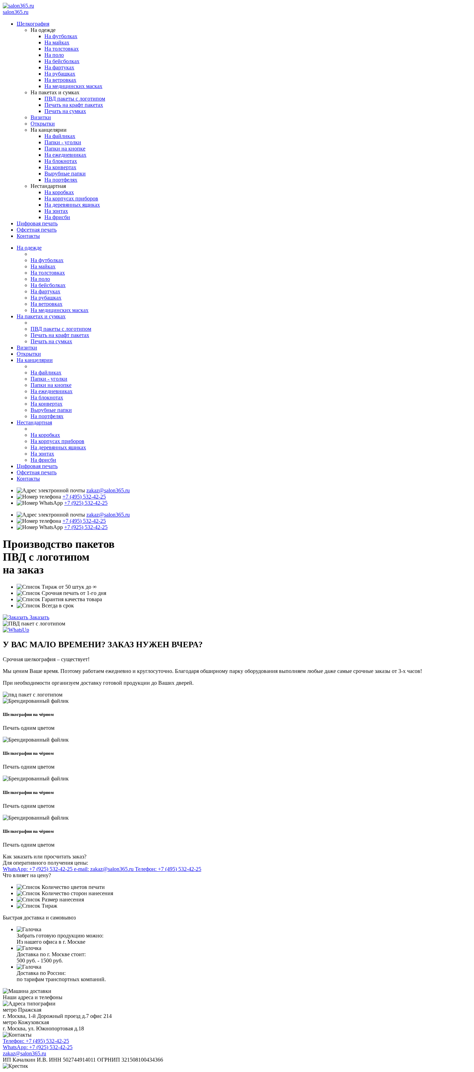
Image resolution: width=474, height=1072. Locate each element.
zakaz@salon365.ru (108, 490)
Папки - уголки (62, 142)
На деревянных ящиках (72, 205)
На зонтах (56, 211)
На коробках (59, 192)
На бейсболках (61, 61)
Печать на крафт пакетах (73, 105)
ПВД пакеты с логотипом (74, 99)
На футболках (60, 36)
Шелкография (33, 24)
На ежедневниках (65, 155)
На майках (56, 42)
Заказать (39, 617)
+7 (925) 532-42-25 (86, 503)
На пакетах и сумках (41, 316)
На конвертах (60, 167)
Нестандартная (34, 422)
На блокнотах (60, 161)
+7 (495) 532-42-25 (84, 497)
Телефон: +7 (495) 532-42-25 (168, 869)
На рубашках (59, 74)
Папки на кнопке (64, 149)
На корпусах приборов (71, 198)
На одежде (29, 248)
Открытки (43, 124)
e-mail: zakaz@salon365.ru (104, 869)
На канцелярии (35, 360)
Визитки (41, 117)
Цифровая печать (37, 223)
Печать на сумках (65, 111)
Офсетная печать (37, 230)
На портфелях (60, 180)
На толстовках (61, 49)
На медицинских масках (73, 86)
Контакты (28, 236)
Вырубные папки (65, 173)
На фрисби (57, 217)
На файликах (59, 136)
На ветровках (60, 80)
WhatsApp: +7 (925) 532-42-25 (38, 869)
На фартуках (59, 67)
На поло (54, 55)
